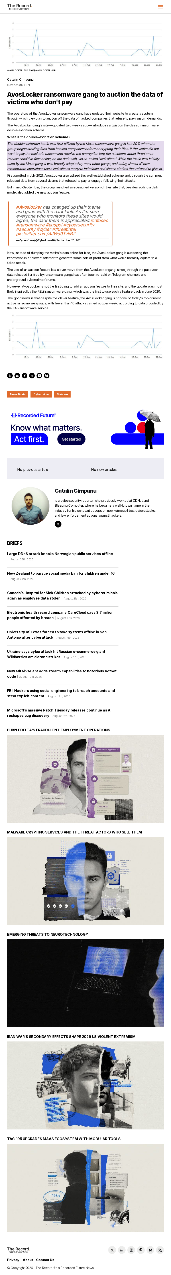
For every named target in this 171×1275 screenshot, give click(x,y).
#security (25, 229)
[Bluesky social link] (150, 1250)
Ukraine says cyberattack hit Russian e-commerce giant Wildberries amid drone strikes (56, 654)
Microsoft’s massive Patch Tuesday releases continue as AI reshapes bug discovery (59, 713)
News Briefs (17, 394)
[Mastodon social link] (141, 1250)
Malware (62, 394)
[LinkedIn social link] (122, 1250)
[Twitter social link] (112, 1250)
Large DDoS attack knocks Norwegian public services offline (60, 556)
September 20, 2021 (69, 240)
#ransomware (30, 225)
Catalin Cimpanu (20, 79)
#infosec (99, 220)
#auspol (54, 225)
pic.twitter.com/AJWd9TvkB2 (45, 233)
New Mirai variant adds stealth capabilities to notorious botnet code (62, 674)
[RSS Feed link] (160, 1250)
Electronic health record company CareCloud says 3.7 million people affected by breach (60, 615)
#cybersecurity (78, 225)
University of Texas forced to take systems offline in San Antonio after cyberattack (57, 634)
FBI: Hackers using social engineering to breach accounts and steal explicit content (61, 693)
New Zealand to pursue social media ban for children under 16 (60, 576)
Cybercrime (41, 394)
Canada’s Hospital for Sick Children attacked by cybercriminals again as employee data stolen (62, 595)
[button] (160, 7)
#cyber (44, 229)
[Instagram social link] (131, 1250)
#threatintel (64, 229)
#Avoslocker (29, 207)
